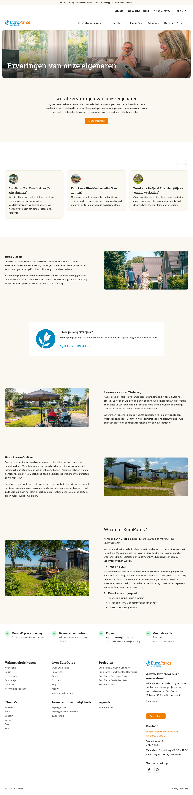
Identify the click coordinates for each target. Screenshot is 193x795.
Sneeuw (9, 715)
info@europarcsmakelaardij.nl (162, 731)
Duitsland (10, 684)
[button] (177, 163)
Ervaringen (57, 671)
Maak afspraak (97, 120)
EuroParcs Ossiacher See (113, 680)
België (8, 671)
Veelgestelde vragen (63, 692)
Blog (54, 684)
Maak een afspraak (138, 10)
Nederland (10, 667)
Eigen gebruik (59, 707)
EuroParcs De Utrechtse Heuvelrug (118, 671)
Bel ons (68, 346)
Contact (118, 10)
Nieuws (56, 688)
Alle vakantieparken (15, 688)
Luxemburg (11, 676)
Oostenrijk (10, 680)
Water (8, 719)
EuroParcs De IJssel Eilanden (114, 667)
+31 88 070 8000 (162, 10)
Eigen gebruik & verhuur (65, 711)
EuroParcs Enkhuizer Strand (114, 676)
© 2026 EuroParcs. (14, 788)
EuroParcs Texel (108, 684)
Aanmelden (156, 716)
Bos (7, 724)
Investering (58, 715)
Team (55, 676)
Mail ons (86, 346)
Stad (7, 711)
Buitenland (10, 707)
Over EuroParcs (60, 667)
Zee (7, 728)
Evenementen (106, 707)
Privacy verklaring (179, 788)
